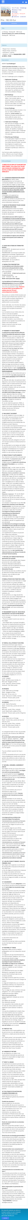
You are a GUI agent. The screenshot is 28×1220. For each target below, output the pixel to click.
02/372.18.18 (7, 273)
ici (18, 903)
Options (4, 45)
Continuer (14, 23)
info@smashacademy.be (18, 273)
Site (3, 28)
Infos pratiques (6, 161)
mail (15, 375)
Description (5, 60)
